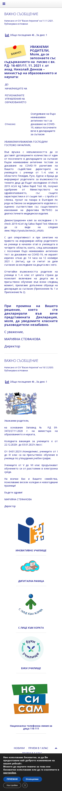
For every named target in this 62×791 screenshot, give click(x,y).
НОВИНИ (19, 748)
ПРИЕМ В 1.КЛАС (38, 748)
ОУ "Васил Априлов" (28, 20)
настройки (9, 772)
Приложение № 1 (45, 288)
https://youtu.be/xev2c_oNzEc (27, 230)
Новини (24, 23)
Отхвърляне (32, 779)
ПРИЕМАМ (12, 779)
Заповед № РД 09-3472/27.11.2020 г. (31, 429)
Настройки (12, 785)
